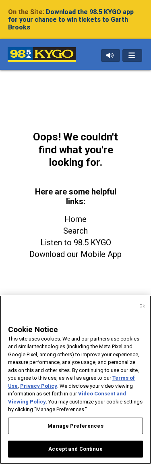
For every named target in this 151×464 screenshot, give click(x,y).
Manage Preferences (75, 426)
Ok (142, 306)
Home (75, 219)
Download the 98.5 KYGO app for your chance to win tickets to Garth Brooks (71, 19)
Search (75, 231)
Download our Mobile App (75, 254)
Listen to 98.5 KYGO (75, 242)
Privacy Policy (38, 386)
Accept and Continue (75, 449)
